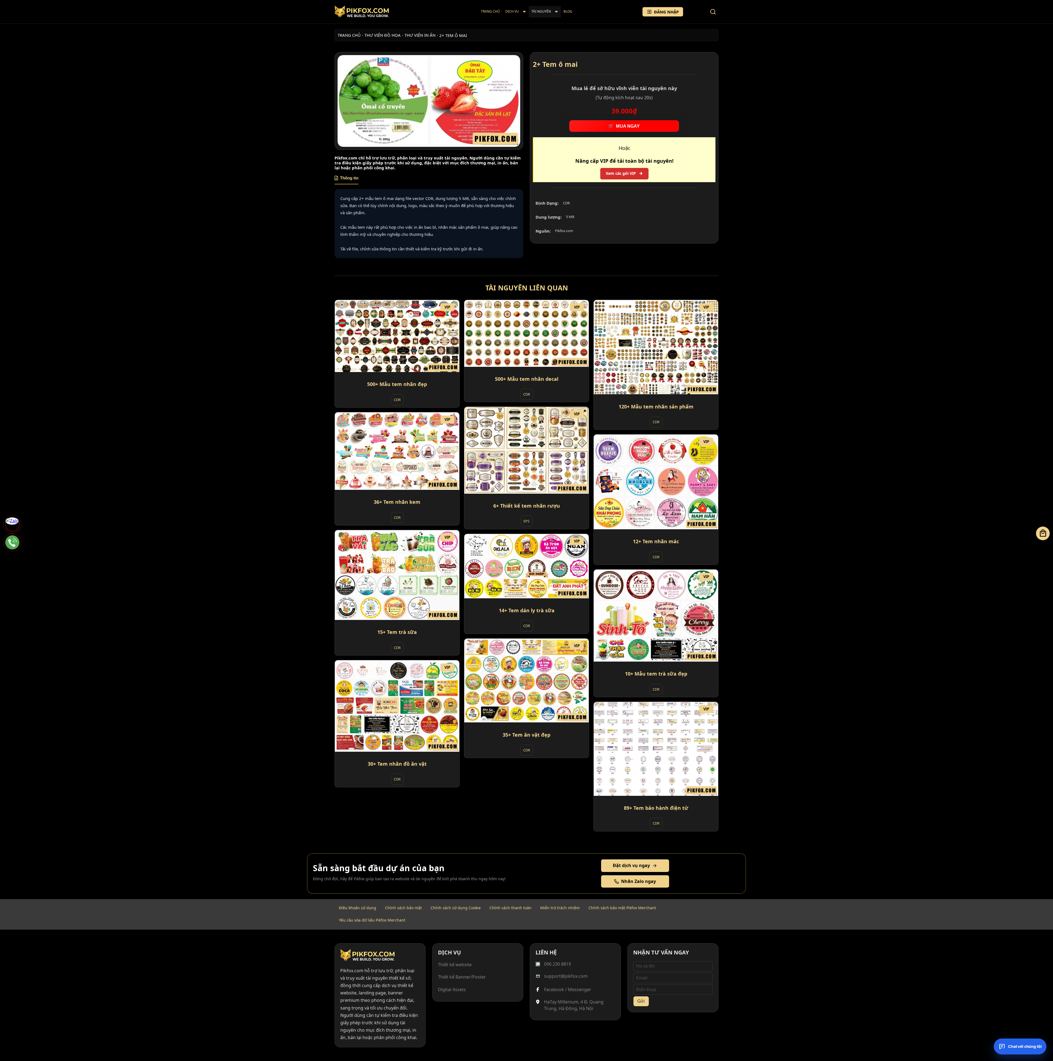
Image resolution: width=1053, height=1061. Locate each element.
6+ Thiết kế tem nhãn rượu (526, 505)
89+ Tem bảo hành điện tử (656, 808)
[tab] (346, 180)
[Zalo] (12, 524)
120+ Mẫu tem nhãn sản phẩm (656, 406)
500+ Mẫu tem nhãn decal (526, 379)
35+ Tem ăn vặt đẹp (526, 734)
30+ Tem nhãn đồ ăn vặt (397, 763)
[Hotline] (12, 542)
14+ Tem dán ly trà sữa (526, 610)
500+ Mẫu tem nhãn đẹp (397, 384)
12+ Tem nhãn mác (656, 541)
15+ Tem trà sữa (397, 632)
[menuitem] (490, 12)
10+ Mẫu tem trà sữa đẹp (656, 673)
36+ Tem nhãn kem (397, 502)
